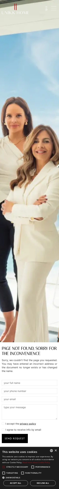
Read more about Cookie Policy (36, 462)
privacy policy (28, 423)
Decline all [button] (43, 483)
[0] (54, 8)
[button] (29, 477)
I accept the (20, 423)
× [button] (55, 450)
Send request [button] (15, 438)
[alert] (29, 468)
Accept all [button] (15, 483)
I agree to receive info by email (23, 429)
